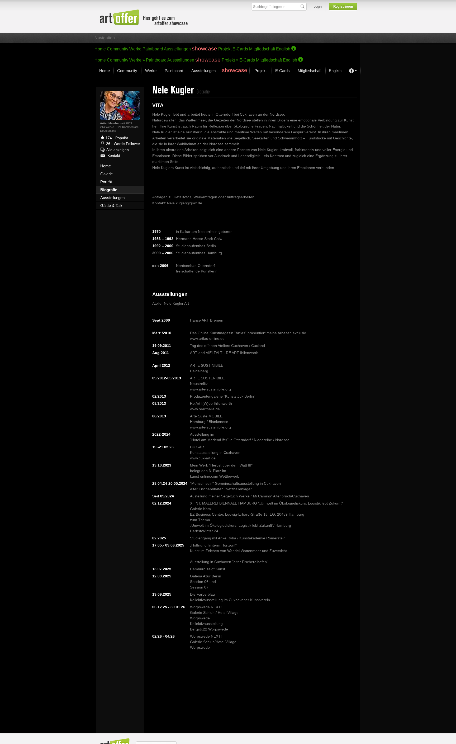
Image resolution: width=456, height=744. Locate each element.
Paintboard (152, 49)
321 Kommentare (128, 127)
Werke (135, 49)
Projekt (224, 49)
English (283, 49)
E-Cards (240, 49)
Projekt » (230, 60)
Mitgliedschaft (262, 49)
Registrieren (343, 6)
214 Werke (107, 127)
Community (117, 49)
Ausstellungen (177, 49)
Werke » (137, 60)
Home (100, 49)
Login (318, 6)
